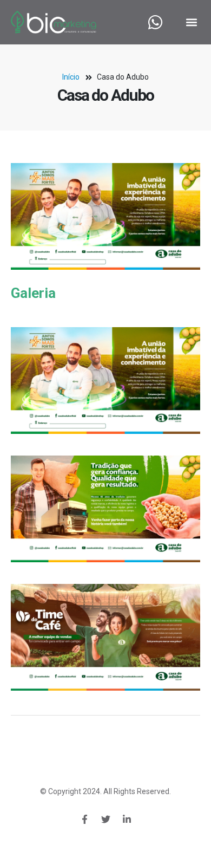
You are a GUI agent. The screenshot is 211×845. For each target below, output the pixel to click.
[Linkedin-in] (126, 819)
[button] (191, 22)
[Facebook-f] (84, 819)
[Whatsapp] (155, 22)
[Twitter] (105, 819)
